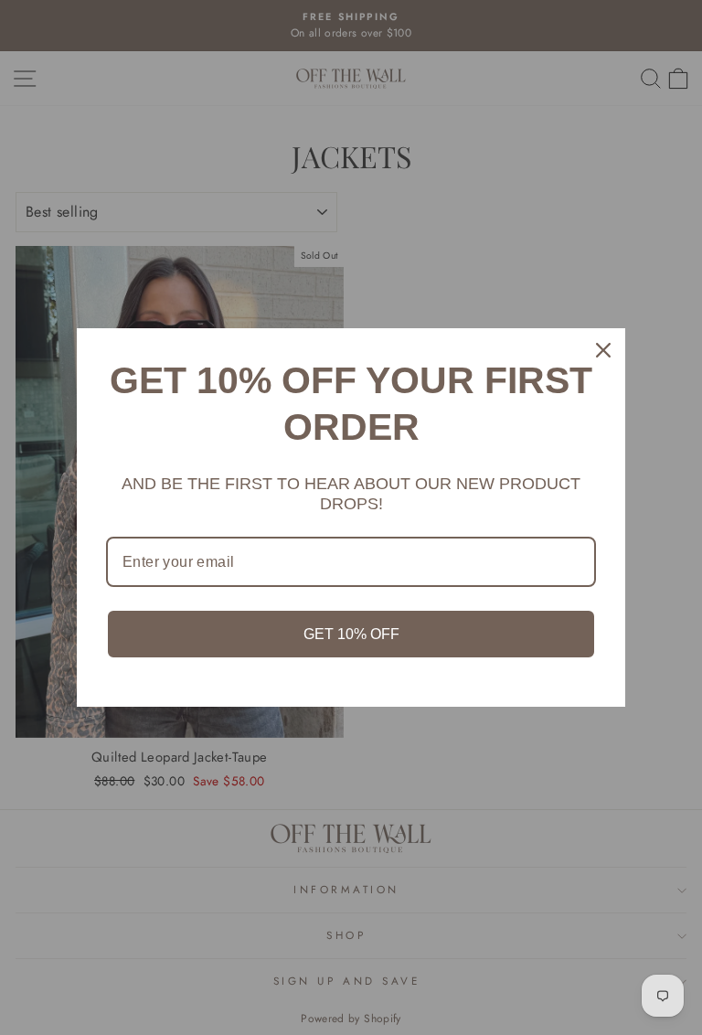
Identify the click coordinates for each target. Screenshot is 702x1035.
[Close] (603, 350)
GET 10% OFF (351, 634)
